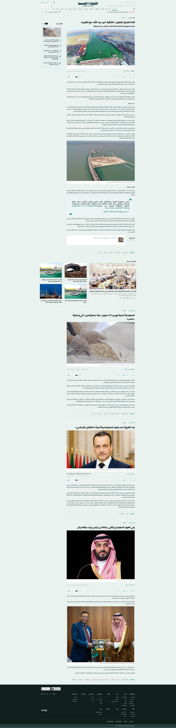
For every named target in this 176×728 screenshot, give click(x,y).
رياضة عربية (133, 714)
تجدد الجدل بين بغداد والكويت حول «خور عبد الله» (105, 238)
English (130, 2)
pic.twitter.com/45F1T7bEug (117, 208)
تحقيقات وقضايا (124, 714)
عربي (134, 2)
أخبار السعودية (124, 413)
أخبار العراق (117, 252)
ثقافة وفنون (97, 9)
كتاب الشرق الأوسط (114, 701)
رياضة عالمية (133, 716)
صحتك (92, 697)
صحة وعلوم (91, 9)
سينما (101, 701)
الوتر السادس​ (99, 699)
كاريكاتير (117, 699)
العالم (109, 9)
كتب (101, 697)
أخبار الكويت (125, 252)
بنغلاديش (74, 679)
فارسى (121, 2)
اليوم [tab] (46, 23)
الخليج (123, 18)
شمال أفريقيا (131, 701)
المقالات (117, 697)
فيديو (66, 9)
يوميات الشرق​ (80, 9)
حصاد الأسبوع (124, 712)
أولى (127, 513)
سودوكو (100, 714)
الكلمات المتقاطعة (99, 712)
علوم (93, 699)
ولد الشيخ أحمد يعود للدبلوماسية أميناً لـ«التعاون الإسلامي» (51, 46)
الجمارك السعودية (115, 413)
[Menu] (134, 9)
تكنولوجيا (86, 9)
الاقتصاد (102, 9)
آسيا (126, 701)
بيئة (93, 701)
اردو (123, 2)
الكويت (105, 252)
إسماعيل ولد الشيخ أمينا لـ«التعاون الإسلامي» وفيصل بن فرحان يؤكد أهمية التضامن (51, 57)
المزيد (54, 9)
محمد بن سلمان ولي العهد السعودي (100, 679)
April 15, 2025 (108, 212)
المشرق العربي (131, 703)
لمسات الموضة (75, 701)
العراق (99, 252)
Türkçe (127, 2)
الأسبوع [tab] (43, 23)
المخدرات (106, 413)
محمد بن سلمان (115, 679)
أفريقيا (125, 703)
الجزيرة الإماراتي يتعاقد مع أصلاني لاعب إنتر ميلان (117, 12)
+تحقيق (125, 716)
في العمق (70, 9)
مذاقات (75, 697)
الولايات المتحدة (124, 697)
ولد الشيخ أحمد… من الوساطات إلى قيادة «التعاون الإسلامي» (50, 51)
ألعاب (57, 9)
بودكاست (61, 9)
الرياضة (74, 9)
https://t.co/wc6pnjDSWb (86, 206)
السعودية (99, 413)
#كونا (74, 206)
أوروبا (126, 699)
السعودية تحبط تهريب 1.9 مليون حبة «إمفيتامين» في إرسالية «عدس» (51, 40)
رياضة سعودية (132, 712)
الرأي (106, 9)
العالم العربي (131, 18)
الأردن (93, 413)
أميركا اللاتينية (124, 705)
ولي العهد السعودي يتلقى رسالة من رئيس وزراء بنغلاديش (51, 63)
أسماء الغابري (129, 474)
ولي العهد (87, 679)
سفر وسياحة (75, 699)
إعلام (101, 703)
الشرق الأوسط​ (114, 9)
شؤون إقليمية (132, 705)
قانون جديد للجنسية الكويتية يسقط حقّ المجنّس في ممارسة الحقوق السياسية (113, 291)
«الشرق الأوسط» (126, 71)
